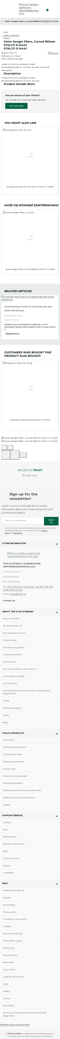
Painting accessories (13, 761)
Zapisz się (51, 521)
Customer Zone (11, 858)
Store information (14, 543)
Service (6, 865)
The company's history (14, 633)
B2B (5, 851)
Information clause (12, 941)
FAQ (5, 829)
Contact (7, 822)
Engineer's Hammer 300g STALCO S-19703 (30, 420)
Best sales (8, 962)
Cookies (7, 926)
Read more (12, 333)
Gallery (6, 991)
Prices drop (9, 948)
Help (5, 883)
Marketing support (12, 708)
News (6, 715)
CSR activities (10, 683)
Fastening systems (13, 783)
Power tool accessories (15, 776)
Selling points (9, 837)
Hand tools (11, 320)
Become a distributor (14, 844)
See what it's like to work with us (19, 669)
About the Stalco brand (17, 611)
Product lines (9, 640)
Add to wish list (11, 35)
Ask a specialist (16, 106)
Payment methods (13, 933)
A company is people (13, 676)
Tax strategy (9, 905)
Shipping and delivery (13, 890)
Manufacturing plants (14, 647)
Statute (7, 897)
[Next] (15, 455)
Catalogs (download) (13, 977)
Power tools (9, 769)
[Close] (23, 455)
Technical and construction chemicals (22, 790)
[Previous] (4, 447)
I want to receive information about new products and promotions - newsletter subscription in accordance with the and (31, 530)
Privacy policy (10, 912)
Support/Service (12, 815)
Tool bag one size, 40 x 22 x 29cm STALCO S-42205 (30, 187)
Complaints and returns (15, 919)
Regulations (17, 533)
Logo (5, 984)
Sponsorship (9, 662)
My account (9, 969)
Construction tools (12, 754)
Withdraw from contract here (14, 1024)
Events (6, 998)
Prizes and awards (12, 654)
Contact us (9, 600)
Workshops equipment (14, 747)
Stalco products (13, 733)
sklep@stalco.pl (18, 594)
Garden (6, 805)
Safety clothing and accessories (19, 797)
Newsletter (8, 1005)
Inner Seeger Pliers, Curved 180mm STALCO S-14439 (30, 269)
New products (10, 955)
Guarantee (8, 873)
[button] (51, 9)
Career (6, 701)
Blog (5, 722)
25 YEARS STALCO (12, 626)
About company (11, 618)
